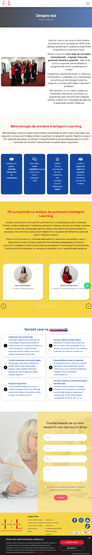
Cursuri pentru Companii (36, 523)
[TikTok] (87, 526)
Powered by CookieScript (81, 554)
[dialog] (46, 545)
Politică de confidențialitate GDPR (53, 527)
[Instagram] (81, 520)
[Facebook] (74, 520)
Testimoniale (32, 528)
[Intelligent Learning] (6, 3)
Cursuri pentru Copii (35, 520)
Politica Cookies (51, 531)
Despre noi (49, 520)
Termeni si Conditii (51, 523)
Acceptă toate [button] (72, 542)
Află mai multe (40, 552)
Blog (29, 531)
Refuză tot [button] (71, 548)
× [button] (89, 538)
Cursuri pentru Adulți (35, 526)
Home (41, 20)
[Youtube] (87, 520)
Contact (48, 534)
